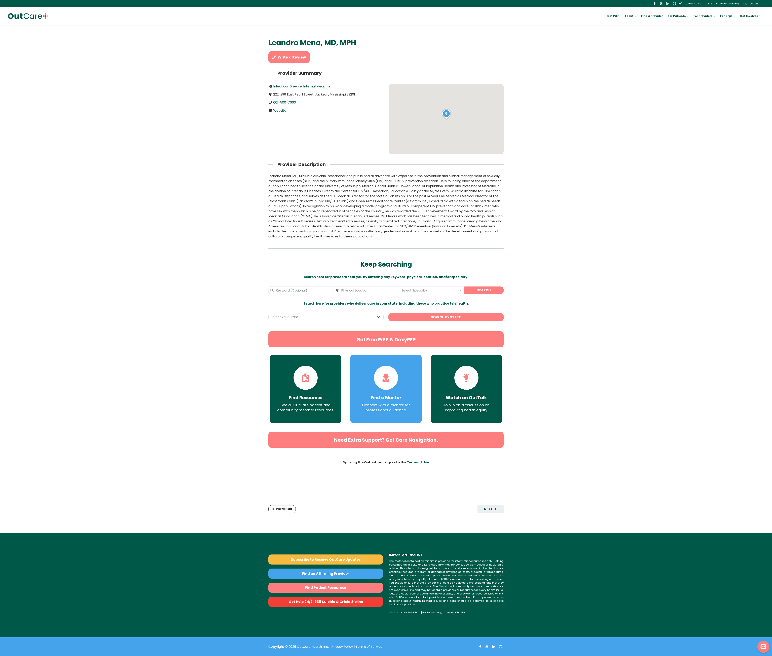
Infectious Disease (287, 86)
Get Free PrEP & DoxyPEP (386, 339)
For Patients (677, 16)
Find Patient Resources (325, 587)
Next (488, 509)
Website (279, 110)
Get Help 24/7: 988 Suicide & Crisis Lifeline (326, 601)
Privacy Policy (342, 646)
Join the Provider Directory (722, 3)
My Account (751, 3)
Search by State (446, 317)
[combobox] (301, 290)
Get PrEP (613, 16)
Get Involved (749, 16)
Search (484, 290)
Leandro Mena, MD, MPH (312, 43)
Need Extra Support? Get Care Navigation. (386, 440)
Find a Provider (652, 16)
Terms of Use (418, 462)
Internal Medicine (317, 86)
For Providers (702, 16)
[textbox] (431, 290)
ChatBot (460, 612)
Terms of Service (369, 646)
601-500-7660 (284, 102)
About (628, 16)
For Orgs (726, 16)
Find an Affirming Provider (325, 573)
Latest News (693, 3)
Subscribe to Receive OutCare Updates (326, 559)
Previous (284, 509)
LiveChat (413, 612)
